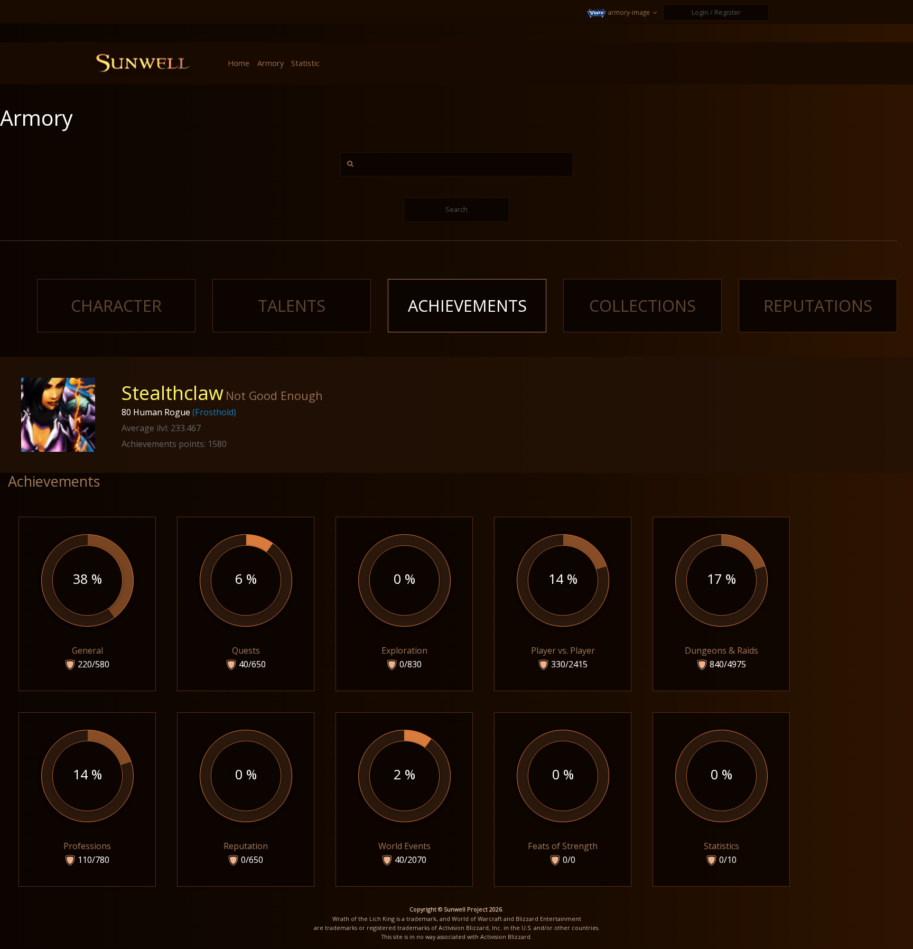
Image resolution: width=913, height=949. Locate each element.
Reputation (245, 815)
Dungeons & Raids (721, 619)
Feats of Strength (563, 815)
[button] (623, 13)
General (91, 619)
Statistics (721, 815)
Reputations (817, 305)
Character (116, 305)
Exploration (404, 619)
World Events (404, 815)
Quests (249, 619)
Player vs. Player (563, 619)
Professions (87, 815)
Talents (291, 305)
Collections (642, 305)
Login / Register (716, 12)
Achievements (467, 305)
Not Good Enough (274, 395)
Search (456, 209)
